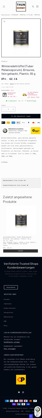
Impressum (7, 303)
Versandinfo (8, 312)
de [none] (31, 416)
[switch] (37, 415)
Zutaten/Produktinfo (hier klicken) (15, 185)
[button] (4, 6)
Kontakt (7, 299)
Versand (12, 83)
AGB (5, 321)
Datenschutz (8, 317)
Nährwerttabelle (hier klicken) (14, 180)
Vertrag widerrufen (10, 287)
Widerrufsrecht (10, 308)
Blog (5, 325)
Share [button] (5, 162)
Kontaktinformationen (22, 414)
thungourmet (11, 408)
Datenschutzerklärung (12, 411)
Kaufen (20, 251)
